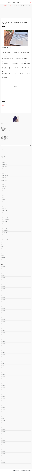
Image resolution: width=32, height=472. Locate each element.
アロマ (4, 199)
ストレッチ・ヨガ (5, 197)
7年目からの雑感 (5, 232)
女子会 (4, 173)
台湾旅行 (3, 248)
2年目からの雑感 (5, 221)
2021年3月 (3, 330)
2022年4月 (3, 301)
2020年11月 (3, 339)
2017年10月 (3, 420)
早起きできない (4, 156)
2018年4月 (3, 407)
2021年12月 (3, 310)
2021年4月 (3, 328)
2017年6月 (3, 429)
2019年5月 (3, 378)
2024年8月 (3, 277)
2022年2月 (3, 306)
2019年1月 (3, 387)
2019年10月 (3, 367)
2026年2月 (3, 266)
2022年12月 (3, 290)
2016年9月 (3, 449)
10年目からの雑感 (5, 239)
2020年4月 (3, 354)
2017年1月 (3, 440)
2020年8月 (3, 345)
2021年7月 (3, 321)
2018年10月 (3, 394)
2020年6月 (3, 350)
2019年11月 (3, 365)
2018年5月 (3, 405)
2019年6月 (3, 376)
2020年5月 (3, 352)
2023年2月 (3, 286)
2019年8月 (3, 372)
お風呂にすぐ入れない (6, 162)
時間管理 (4, 186)
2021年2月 (3, 332)
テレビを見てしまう (5, 157)
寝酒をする (4, 177)
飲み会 (4, 206)
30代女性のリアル (4, 259)
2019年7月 (3, 374)
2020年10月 (3, 341)
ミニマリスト (5, 188)
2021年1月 (3, 334)
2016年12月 (3, 442)
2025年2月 (3, 273)
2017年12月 (3, 416)
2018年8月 (3, 398)
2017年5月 (3, 431)
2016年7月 (3, 453)
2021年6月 (3, 323)
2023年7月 (3, 284)
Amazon (3, 244)
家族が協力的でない (5, 175)
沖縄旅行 (3, 255)
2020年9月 (3, 343)
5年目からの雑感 (4, 105)
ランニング (4, 195)
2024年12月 (3, 275)
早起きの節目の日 (5, 210)
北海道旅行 (3, 257)
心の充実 (4, 208)
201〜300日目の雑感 (6, 217)
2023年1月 (3, 288)
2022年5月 (3, 299)
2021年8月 (3, 319)
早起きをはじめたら (4, 180)
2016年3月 (3, 462)
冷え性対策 (4, 168)
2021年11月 (3, 312)
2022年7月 (3, 295)
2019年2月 (3, 385)
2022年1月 (3, 308)
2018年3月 (3, 409)
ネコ (2, 246)
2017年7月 (3, 427)
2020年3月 (3, 356)
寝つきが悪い (5, 166)
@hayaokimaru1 (15, 83)
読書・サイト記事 (5, 184)
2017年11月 (3, 418)
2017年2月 (3, 438)
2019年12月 (3, 363)
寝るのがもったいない (6, 164)
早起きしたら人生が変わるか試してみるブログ (11, 2)
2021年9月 (3, 317)
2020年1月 (3, 361)
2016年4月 (3, 460)
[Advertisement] (16, 11)
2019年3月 (3, 383)
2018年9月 (3, 396)
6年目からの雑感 (5, 230)
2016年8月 (3, 451)
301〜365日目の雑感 (6, 219)
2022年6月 (3, 297)
